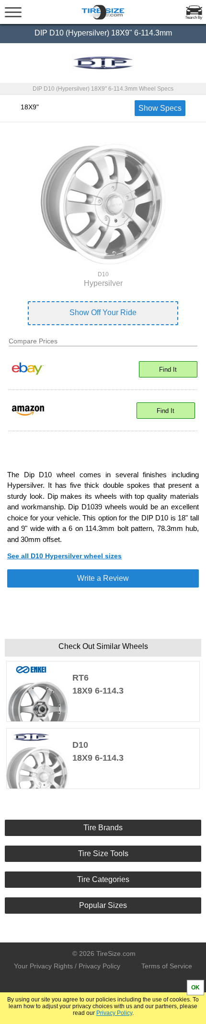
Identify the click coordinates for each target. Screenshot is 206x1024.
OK (195, 987)
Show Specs (160, 108)
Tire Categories (103, 879)
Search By (193, 17)
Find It (168, 369)
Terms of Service (166, 966)
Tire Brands (103, 828)
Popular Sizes (103, 905)
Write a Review (103, 578)
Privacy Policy (114, 1013)
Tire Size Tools (103, 853)
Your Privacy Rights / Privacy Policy (67, 966)
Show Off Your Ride (103, 312)
